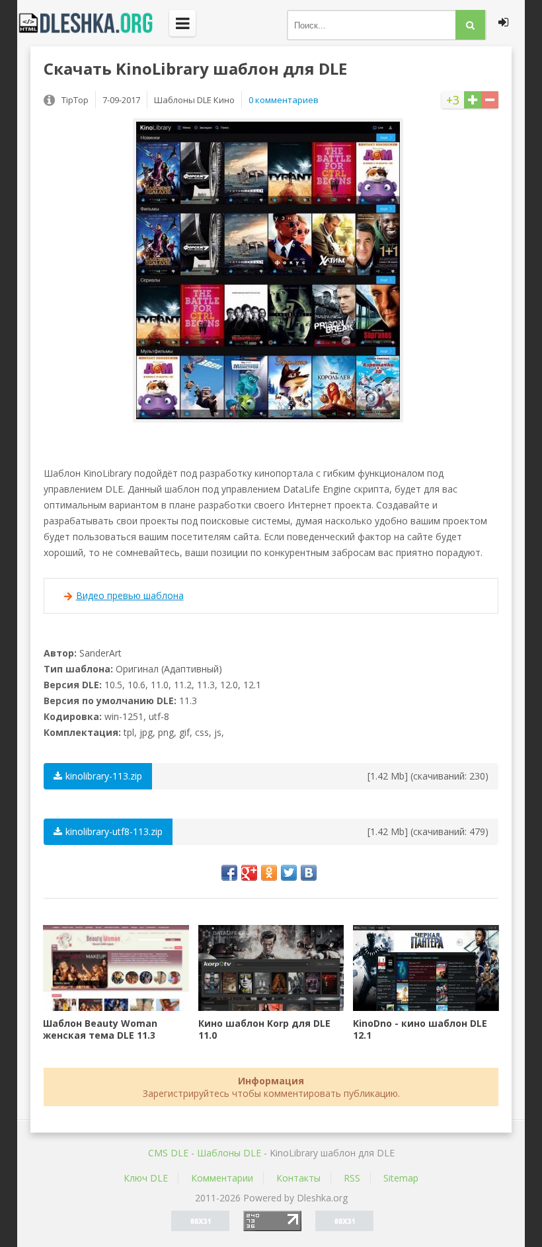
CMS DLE (168, 1152)
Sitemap (400, 1178)
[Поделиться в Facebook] (229, 873)
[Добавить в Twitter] (289, 873)
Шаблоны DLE (229, 1152)
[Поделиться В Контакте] (309, 873)
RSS (352, 1178)
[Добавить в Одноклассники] (269, 873)
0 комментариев (284, 100)
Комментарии (222, 1178)
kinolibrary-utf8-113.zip (114, 831)
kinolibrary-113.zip (103, 776)
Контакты (298, 1178)
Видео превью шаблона (130, 595)
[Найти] (470, 25)
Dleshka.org (93, 23)
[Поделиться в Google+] (249, 873)
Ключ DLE (146, 1178)
